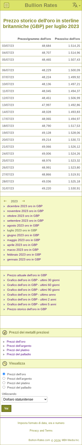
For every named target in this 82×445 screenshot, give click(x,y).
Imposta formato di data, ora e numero (41, 423)
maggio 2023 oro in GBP (23, 240)
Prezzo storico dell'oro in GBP (27, 309)
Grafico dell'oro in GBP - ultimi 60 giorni (33, 285)
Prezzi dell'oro (16, 341)
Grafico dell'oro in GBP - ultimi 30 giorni (33, 280)
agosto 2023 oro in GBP (23, 225)
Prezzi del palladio (19, 354)
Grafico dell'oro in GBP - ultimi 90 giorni (33, 289)
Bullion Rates (41, 5)
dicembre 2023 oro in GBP (24, 206)
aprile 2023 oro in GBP (22, 245)
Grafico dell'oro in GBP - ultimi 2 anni (31, 299)
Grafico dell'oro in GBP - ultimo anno (31, 294)
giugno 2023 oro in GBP (23, 235)
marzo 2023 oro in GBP (22, 249)
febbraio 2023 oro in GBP (24, 254)
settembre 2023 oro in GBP (25, 220)
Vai (6, 408)
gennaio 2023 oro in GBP (24, 259)
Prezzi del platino (18, 350)
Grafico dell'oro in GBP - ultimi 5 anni (31, 304)
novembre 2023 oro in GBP (25, 211)
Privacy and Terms (41, 430)
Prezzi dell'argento (19, 345)
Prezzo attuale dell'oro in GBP (27, 275)
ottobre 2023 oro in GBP (23, 215)
